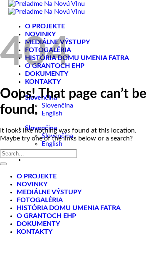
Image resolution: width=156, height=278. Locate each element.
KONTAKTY (43, 81)
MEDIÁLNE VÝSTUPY (49, 192)
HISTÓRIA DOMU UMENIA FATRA (77, 58)
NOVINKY (32, 184)
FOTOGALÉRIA (40, 200)
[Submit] (3, 164)
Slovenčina (57, 105)
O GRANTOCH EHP (46, 216)
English (52, 113)
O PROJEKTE (45, 26)
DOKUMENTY (38, 223)
